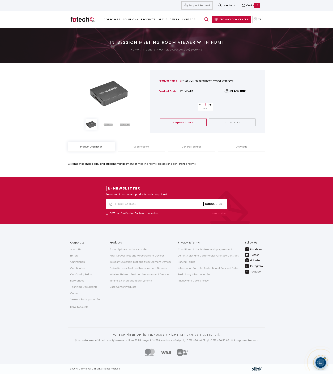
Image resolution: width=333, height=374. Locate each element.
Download (241, 146)
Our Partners (78, 262)
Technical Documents (83, 287)
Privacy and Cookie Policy (193, 280)
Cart (252, 5)
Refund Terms (186, 262)
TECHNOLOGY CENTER (233, 19)
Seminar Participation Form (86, 299)
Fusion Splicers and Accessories (129, 249)
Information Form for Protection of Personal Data (208, 268)
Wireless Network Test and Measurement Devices (139, 274)
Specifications (142, 146)
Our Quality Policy (81, 274)
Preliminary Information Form (195, 274)
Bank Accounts (79, 307)
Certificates (77, 268)
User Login (229, 5)
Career (74, 293)
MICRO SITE (232, 122)
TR (259, 19)
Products (148, 19)
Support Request (199, 5)
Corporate (112, 19)
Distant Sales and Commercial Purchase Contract (208, 255)
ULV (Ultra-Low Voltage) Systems (180, 49)
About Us (75, 249)
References (77, 280)
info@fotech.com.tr (246, 340)
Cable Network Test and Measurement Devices (138, 268)
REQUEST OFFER (183, 122)
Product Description (91, 146)
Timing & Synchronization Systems (131, 280)
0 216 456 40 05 (196, 340)
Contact (188, 19)
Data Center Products (123, 287)
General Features (191, 146)
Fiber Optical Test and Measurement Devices (137, 255)
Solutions (130, 19)
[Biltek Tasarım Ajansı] (257, 369)
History (74, 255)
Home (135, 49)
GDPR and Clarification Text (124, 213)
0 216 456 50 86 (220, 340)
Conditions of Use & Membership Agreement (205, 249)
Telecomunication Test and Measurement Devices (141, 262)
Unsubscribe (218, 213)
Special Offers (168, 19)
